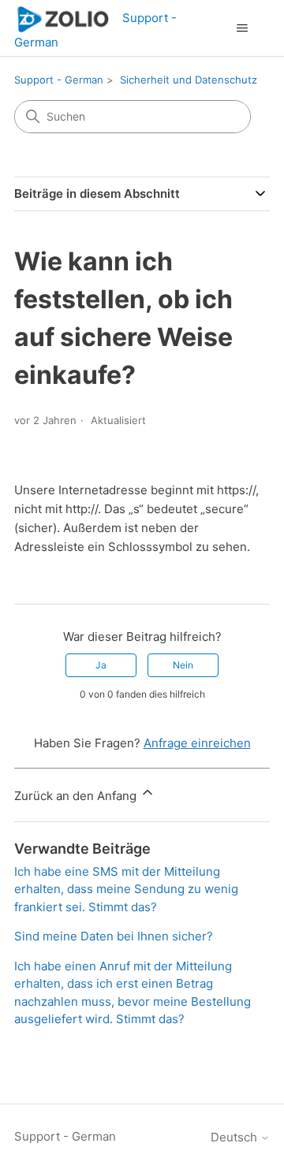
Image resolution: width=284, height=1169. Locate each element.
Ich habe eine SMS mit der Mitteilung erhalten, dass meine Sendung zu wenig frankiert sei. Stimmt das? (126, 889)
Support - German (58, 79)
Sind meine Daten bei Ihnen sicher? (113, 936)
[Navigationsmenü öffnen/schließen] (242, 28)
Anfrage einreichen (197, 742)
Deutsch (235, 1137)
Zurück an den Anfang (77, 795)
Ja (100, 665)
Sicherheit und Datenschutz (188, 79)
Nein (183, 665)
